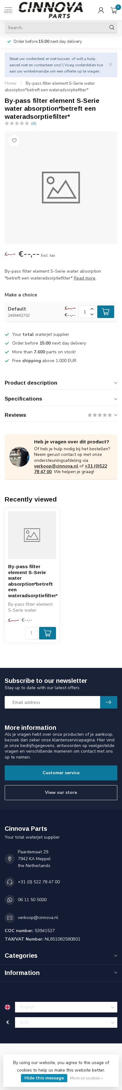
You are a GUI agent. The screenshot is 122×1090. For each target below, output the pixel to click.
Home (10, 83)
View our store (61, 792)
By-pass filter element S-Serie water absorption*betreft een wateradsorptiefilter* (32, 581)
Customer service (61, 773)
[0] (113, 10)
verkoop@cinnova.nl (56, 466)
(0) (33, 123)
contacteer (43, 65)
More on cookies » (86, 1078)
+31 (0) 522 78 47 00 (39, 882)
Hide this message (44, 1078)
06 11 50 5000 (32, 900)
